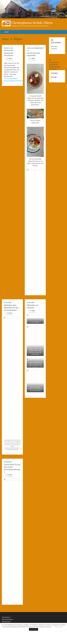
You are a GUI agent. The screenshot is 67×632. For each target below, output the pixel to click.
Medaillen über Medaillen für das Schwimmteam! (11, 307)
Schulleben (8, 302)
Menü (6, 32)
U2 (28, 50)
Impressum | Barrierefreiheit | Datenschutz (7, 619)
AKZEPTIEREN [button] (33, 629)
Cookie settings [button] (58, 627)
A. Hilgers (9, 58)
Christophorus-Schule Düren (32, 23)
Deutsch (6, 48)
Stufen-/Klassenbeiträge (35, 48)
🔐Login (54, 77)
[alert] (57, 64)
